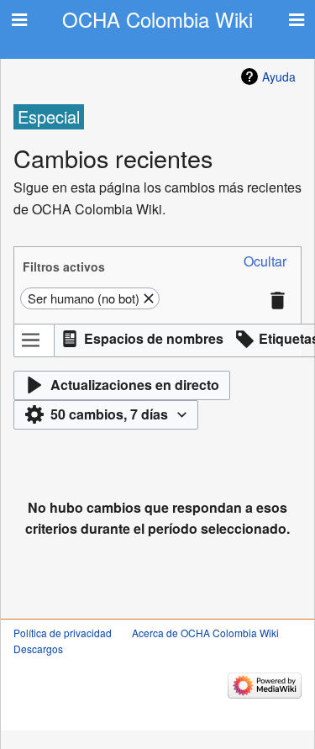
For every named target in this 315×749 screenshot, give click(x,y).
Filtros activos (64, 266)
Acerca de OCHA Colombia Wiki (205, 632)
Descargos (38, 648)
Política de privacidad (62, 632)
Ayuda (279, 76)
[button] (265, 262)
